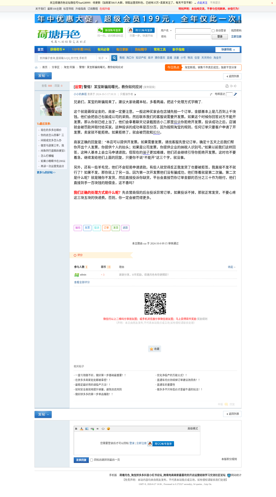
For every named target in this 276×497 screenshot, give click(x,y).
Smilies (108, 428)
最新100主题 (54, 8)
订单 (106, 227)
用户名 (165, 30)
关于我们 (40, 8)
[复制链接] (149, 87)
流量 (176, 57)
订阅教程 (93, 8)
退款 (125, 227)
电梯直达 (220, 94)
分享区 (56, 67)
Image (87, 428)
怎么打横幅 (47, 155)
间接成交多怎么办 (51, 140)
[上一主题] (231, 85)
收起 (230, 267)
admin (83, 274)
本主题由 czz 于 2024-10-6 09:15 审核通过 (155, 243)
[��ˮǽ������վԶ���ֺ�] (229, 475)
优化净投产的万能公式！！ (172, 375)
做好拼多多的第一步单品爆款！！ (94, 394)
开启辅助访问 (177, 9)
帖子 (101, 58)
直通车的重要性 (166, 384)
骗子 (146, 152)
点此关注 (202, 2)
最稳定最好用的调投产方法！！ (93, 384)
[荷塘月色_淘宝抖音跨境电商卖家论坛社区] (60, 43)
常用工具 (160, 49)
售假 (122, 57)
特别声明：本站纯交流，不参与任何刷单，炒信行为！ (210, 8)
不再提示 (215, 2)
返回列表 (234, 76)
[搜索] (114, 58)
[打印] (227, 85)
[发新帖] (43, 75)
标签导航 (68, 8)
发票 (87, 227)
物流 (190, 57)
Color (81, 428)
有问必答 (103, 49)
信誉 (197, 57)
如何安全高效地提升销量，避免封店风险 (98, 389)
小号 (183, 57)
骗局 (77, 227)
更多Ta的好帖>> (46, 172)
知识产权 (141, 57)
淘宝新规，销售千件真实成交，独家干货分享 (211, 67)
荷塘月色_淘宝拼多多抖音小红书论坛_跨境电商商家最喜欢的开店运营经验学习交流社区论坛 (172, 475)
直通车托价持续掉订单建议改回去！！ (179, 380)
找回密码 (236, 30)
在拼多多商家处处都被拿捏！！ (93, 380)
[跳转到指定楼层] (235, 94)
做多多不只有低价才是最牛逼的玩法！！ (180, 389)
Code (103, 428)
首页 (41, 49)
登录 (132, 443)
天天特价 (206, 57)
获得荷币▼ (57, 49)
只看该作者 (126, 94)
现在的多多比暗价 (51, 130)
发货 (115, 227)
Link (92, 428)
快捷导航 (226, 49)
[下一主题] (235, 85)
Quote (98, 428)
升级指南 (80, 8)
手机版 (113, 475)
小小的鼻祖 (80, 94)
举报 (220, 404)
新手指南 (178, 49)
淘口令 (130, 57)
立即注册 (236, 36)
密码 (163, 36)
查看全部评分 (82, 282)
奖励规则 (202, 319)
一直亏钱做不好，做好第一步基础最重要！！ (101, 375)
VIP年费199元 (81, 49)
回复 (232, 404)
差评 (150, 57)
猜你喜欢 (160, 57)
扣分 (156, 132)
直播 (169, 57)
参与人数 (80, 267)
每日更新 (122, 49)
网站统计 (236, 475)
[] (78, 87)
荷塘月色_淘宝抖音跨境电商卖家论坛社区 (36, 67)
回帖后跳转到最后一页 (107, 459)
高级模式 (193, 428)
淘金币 (217, 57)
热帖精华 (141, 49)
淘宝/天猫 (69, 67)
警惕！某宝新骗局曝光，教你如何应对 (101, 67)
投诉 (177, 122)
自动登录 (221, 30)
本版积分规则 (229, 459)
